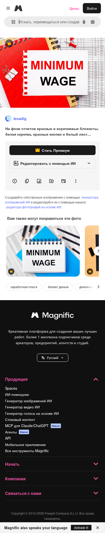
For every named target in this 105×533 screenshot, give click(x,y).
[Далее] (98, 251)
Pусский (52, 357)
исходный (34, 44)
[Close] (98, 528)
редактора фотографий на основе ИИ (33, 207)
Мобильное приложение (25, 444)
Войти (92, 8)
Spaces (11, 388)
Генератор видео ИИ (22, 406)
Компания (15, 479)
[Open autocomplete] (11, 22)
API (8, 438)
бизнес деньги (58, 287)
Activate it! (81, 527)
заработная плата (23, 287)
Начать (12, 464)
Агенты (16, 431)
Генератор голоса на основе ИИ (32, 413)
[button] (52, 358)
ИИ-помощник (17, 394)
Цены (74, 8)
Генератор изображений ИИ (28, 400)
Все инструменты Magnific (27, 450)
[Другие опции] (76, 181)
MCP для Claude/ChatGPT (32, 425)
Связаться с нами (23, 493)
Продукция (16, 379)
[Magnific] (52, 316)
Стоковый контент (20, 419)
